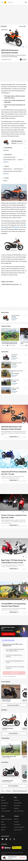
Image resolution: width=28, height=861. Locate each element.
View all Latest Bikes (13, 785)
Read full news (13, 436)
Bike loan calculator (19, 811)
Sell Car (3, 829)
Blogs (2, 821)
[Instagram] (6, 839)
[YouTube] (2, 839)
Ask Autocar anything (6, 819)
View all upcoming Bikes (13, 705)
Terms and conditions (19, 827)
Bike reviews (17, 805)
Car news (3, 808)
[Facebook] (10, 839)
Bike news (16, 808)
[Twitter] (14, 839)
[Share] (26, 47)
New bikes (16, 800)
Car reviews (4, 805)
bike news (8, 791)
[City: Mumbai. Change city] (26, 2)
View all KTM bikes (13, 733)
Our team (16, 821)
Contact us (3, 827)
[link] (10, 691)
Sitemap (3, 824)
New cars (3, 800)
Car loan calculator (5, 811)
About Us (16, 819)
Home (2, 791)
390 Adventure (15, 227)
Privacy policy (17, 824)
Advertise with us (18, 829)
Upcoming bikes (18, 803)
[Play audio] (23, 47)
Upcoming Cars (4, 803)
